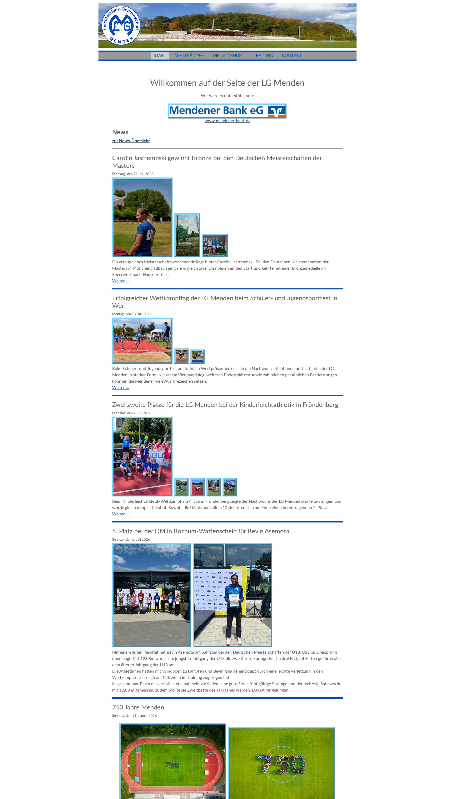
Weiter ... (120, 281)
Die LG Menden (229, 55)
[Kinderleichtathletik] (143, 495)
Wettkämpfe (189, 55)
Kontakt (291, 55)
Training (263, 55)
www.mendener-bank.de (227, 121)
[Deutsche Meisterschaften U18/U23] (152, 646)
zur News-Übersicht (131, 141)
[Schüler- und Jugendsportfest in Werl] (143, 362)
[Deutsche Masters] (143, 256)
